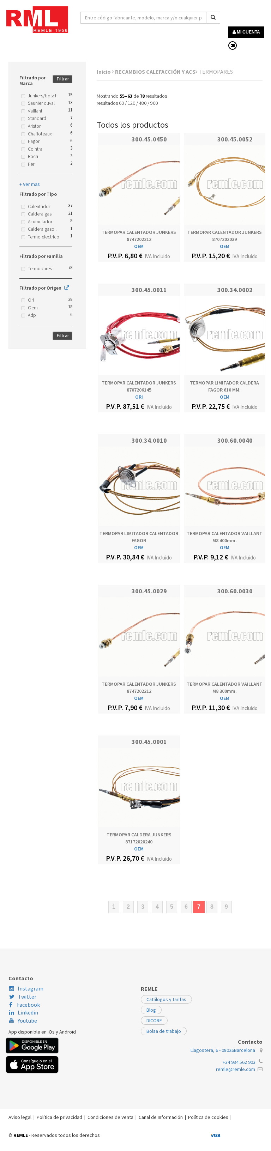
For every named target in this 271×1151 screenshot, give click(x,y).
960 (154, 103)
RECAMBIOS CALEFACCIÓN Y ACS (155, 71)
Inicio (104, 71)
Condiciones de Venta (110, 1117)
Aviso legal (19, 1117)
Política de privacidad (59, 1117)
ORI (139, 397)
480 (142, 103)
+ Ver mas (29, 184)
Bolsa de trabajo (163, 1031)
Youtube (27, 1020)
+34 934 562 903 (239, 1062)
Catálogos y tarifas (166, 999)
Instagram (30, 988)
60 (121, 103)
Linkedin (28, 1012)
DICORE (154, 1020)
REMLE (20, 1135)
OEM (139, 246)
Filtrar (63, 78)
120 (131, 103)
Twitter (27, 996)
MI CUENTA (248, 32)
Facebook (28, 1004)
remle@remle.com (235, 1069)
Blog (151, 1010)
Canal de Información (161, 1117)
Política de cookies (208, 1117)
